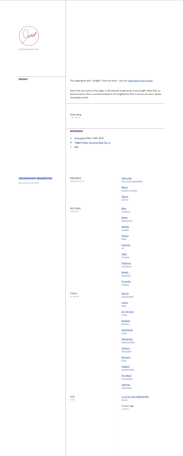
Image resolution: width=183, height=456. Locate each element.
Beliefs (125, 272)
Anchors (126, 348)
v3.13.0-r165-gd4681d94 (135, 396)
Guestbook (127, 329)
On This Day (128, 311)
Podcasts (126, 263)
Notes (125, 217)
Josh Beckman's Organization (35, 178)
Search (125, 293)
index (85, 142)
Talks (124, 254)
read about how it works (140, 80)
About (125, 187)
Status (125, 196)
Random (126, 320)
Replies (125, 226)
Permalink (79, 138)
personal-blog (96, 142)
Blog (124, 208)
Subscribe (127, 178)
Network (126, 357)
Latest (125, 302)
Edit (76, 146)
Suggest (126, 366)
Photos (125, 235)
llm (105, 142)
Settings (126, 384)
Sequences (127, 339)
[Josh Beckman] (29, 36)
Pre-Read (126, 375)
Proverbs (126, 281)
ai (109, 142)
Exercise (126, 244)
